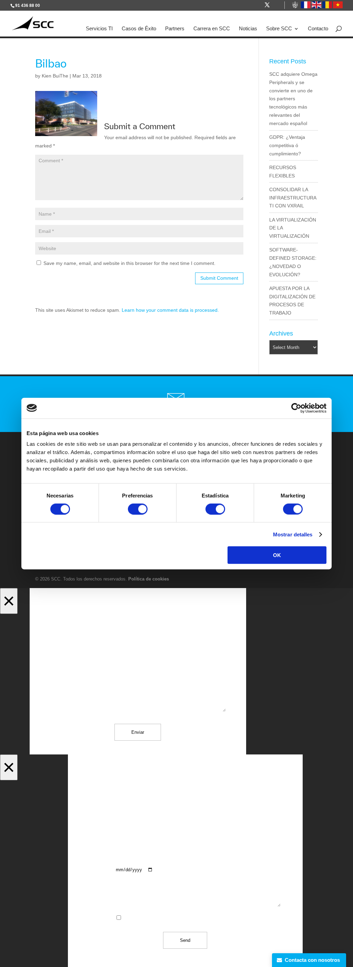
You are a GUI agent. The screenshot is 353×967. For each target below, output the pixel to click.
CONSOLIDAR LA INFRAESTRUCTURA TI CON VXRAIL (292, 198)
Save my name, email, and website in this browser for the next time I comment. (129, 263)
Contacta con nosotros (311, 960)
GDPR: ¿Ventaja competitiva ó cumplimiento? (287, 145)
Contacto (318, 28)
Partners (174, 28)
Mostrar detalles (293, 534)
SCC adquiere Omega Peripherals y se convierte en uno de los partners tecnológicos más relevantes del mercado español (293, 98)
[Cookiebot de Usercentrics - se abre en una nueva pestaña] (296, 408)
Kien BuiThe (55, 76)
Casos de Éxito (139, 28)
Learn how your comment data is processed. (170, 310)
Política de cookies (148, 579)
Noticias (248, 28)
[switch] (138, 508)
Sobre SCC (279, 28)
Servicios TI (99, 28)
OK (277, 555)
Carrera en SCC (211, 28)
